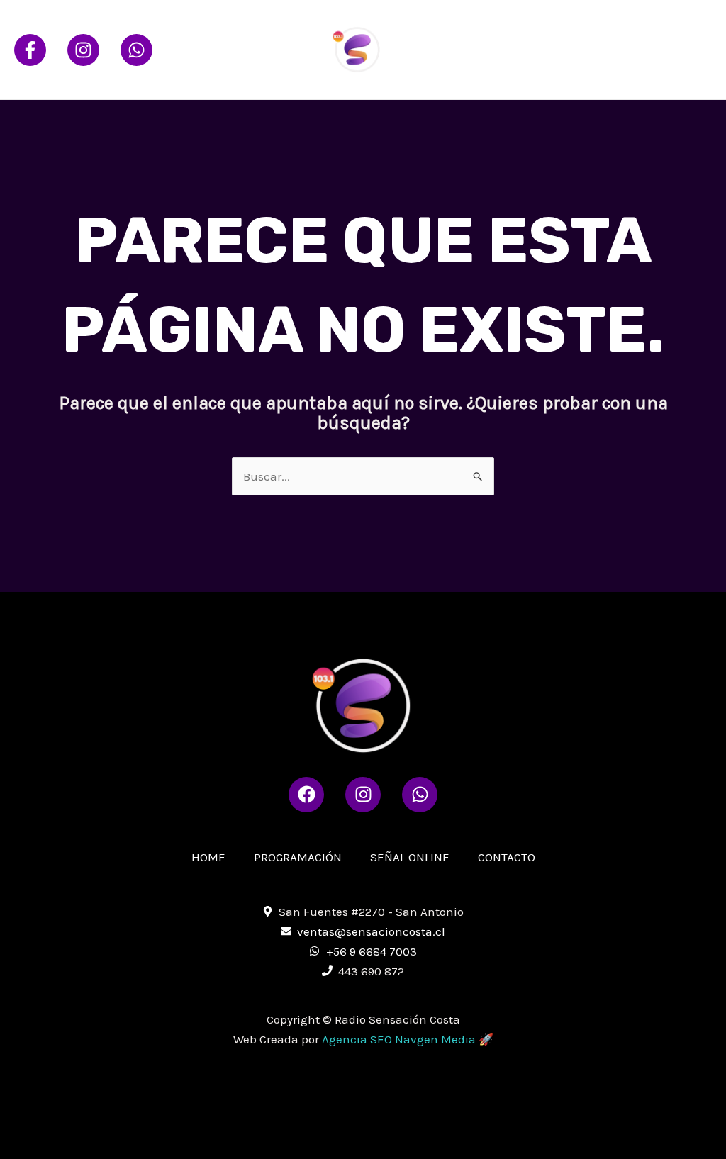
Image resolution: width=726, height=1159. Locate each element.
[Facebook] (30, 50)
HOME (468, 24)
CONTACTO (480, 74)
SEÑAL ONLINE (655, 24)
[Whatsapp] (136, 50)
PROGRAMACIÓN (551, 24)
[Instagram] (83, 50)
